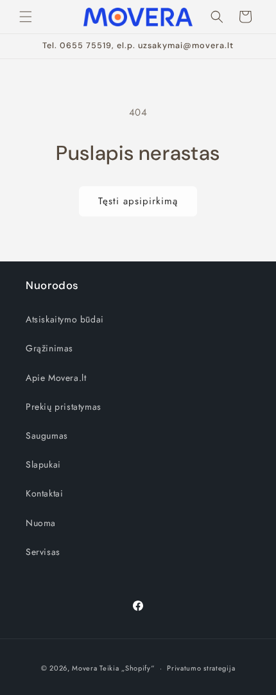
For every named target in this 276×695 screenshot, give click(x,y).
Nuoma (41, 522)
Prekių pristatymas (63, 406)
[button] (26, 17)
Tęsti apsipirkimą (138, 201)
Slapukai (43, 464)
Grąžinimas (49, 348)
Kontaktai (44, 493)
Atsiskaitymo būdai (65, 319)
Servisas (43, 551)
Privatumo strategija (201, 668)
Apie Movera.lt (56, 377)
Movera (84, 668)
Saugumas (47, 435)
